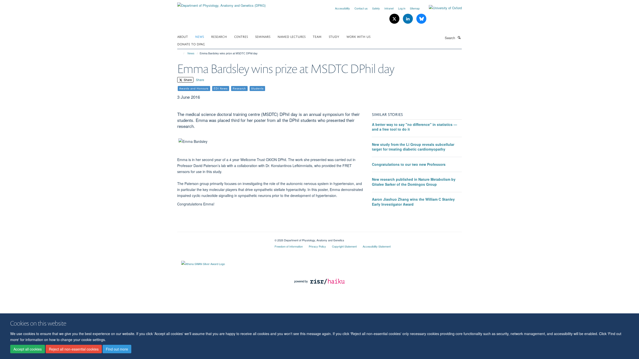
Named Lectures (292, 36)
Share (187, 80)
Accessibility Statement (377, 246)
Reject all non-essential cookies (74, 349)
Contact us (361, 8)
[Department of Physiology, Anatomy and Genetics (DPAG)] (221, 3)
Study (334, 36)
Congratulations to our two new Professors (409, 164)
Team (317, 36)
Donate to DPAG (191, 43)
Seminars (262, 36)
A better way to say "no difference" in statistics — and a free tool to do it (414, 127)
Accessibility (342, 8)
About (182, 36)
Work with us (358, 36)
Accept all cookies (27, 349)
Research (219, 36)
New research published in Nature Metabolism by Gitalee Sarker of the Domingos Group (414, 182)
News (199, 36)
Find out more (117, 349)
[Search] (459, 37)
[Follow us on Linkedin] (408, 18)
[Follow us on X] (394, 18)
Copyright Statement (344, 246)
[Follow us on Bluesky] (421, 18)
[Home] (181, 53)
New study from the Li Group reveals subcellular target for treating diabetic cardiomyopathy (413, 147)
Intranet (389, 8)
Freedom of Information (289, 246)
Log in (401, 8)
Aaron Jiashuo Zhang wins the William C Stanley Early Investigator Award (413, 202)
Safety (376, 8)
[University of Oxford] (441, 8)
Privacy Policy (317, 246)
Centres (241, 36)
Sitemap (415, 8)
